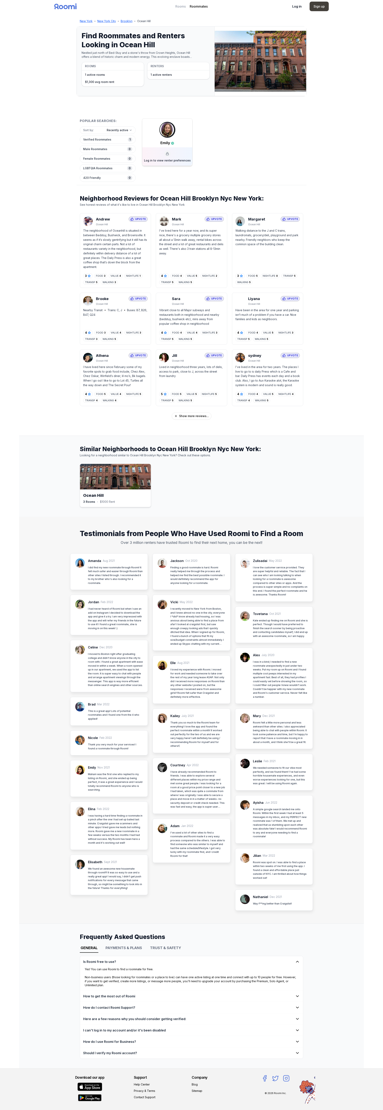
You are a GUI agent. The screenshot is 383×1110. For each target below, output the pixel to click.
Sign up (319, 6)
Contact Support (144, 1097)
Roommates (199, 6)
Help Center (142, 1084)
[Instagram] (286, 1078)
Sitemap (197, 1090)
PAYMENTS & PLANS (124, 948)
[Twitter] (275, 1078)
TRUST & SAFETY (165, 948)
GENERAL (89, 948)
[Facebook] (264, 1078)
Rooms (180, 6)
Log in (297, 6)
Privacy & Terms (144, 1090)
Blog (195, 1084)
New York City (106, 21)
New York (86, 21)
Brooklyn (126, 21)
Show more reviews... (194, 416)
